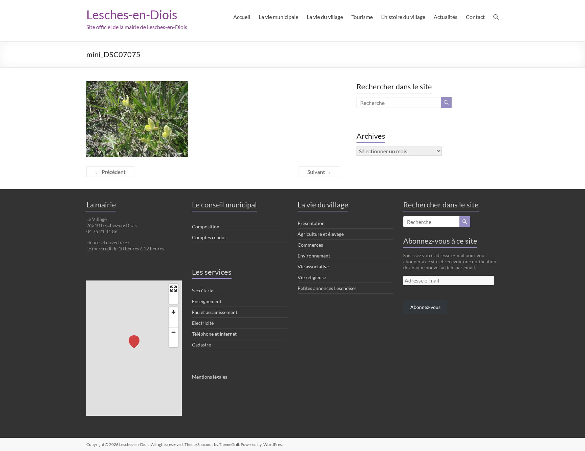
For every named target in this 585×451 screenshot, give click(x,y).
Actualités (445, 17)
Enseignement (206, 301)
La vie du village (325, 17)
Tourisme (362, 17)
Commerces (310, 245)
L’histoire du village (403, 17)
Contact (475, 17)
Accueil (241, 17)
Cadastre (201, 344)
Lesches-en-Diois (131, 14)
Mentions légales (209, 377)
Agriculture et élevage (321, 234)
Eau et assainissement (214, 312)
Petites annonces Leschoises (327, 288)
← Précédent (110, 171)
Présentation (311, 223)
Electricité (203, 323)
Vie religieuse (312, 277)
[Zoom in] (173, 312)
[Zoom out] (173, 332)
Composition (205, 226)
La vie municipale (278, 17)
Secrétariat (203, 290)
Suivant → (319, 171)
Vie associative (313, 266)
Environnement (314, 255)
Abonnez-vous (425, 307)
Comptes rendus (209, 237)
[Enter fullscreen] (173, 289)
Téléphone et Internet (214, 334)
